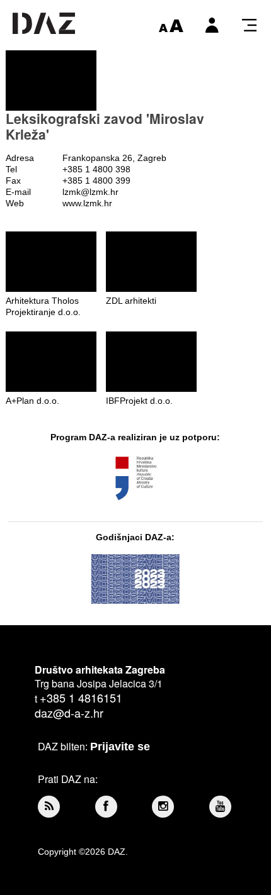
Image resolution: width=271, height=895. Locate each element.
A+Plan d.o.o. (32, 401)
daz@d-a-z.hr (69, 712)
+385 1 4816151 (81, 697)
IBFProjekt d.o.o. (139, 401)
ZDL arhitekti (131, 301)
